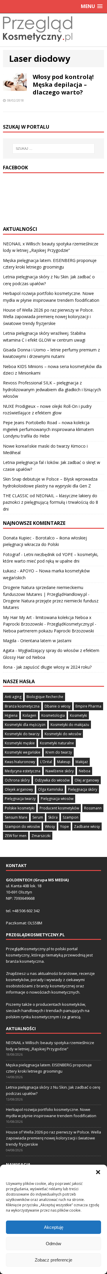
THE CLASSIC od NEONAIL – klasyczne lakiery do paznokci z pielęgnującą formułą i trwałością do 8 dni (50, 502)
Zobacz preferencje (53, 1259)
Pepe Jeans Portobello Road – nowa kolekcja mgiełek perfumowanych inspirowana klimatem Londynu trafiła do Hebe (48, 429)
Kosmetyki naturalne (57, 743)
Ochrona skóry (17, 780)
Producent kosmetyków (59, 808)
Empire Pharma (88, 706)
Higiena (11, 715)
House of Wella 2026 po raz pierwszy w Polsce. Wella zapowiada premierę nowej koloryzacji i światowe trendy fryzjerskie (48, 316)
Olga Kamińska (50, 789)
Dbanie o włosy (57, 706)
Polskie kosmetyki (19, 808)
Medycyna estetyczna (22, 770)
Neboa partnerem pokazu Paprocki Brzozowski (48, 631)
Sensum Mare (16, 817)
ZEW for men (15, 835)
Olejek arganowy (19, 789)
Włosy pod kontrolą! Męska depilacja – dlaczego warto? (63, 84)
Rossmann (93, 808)
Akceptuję (53, 1227)
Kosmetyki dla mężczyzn (25, 724)
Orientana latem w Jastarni (45, 640)
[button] (98, 1172)
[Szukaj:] (53, 148)
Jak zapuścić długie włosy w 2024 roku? (54, 667)
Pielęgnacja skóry (82, 789)
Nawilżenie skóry (59, 770)
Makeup (63, 761)
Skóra (53, 817)
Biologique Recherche (44, 696)
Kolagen (29, 715)
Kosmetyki (78, 715)
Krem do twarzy (58, 752)
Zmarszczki (41, 835)
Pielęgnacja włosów (57, 798)
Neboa (84, 770)
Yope (64, 826)
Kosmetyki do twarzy (22, 733)
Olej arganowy (87, 780)
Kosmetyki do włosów (63, 733)
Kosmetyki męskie (20, 743)
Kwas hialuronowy (20, 761)
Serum (37, 817)
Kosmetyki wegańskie (22, 752)
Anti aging (13, 696)
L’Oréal (46, 761)
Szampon (70, 817)
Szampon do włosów (22, 826)
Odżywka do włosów (52, 780)
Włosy (50, 826)
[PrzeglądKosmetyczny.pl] (37, 43)
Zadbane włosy (87, 826)
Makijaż (81, 761)
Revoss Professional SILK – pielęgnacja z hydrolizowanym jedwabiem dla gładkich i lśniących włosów (52, 389)
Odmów (53, 1243)
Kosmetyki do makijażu (70, 724)
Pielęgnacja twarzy (20, 798)
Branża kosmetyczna (22, 706)
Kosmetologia (53, 715)
